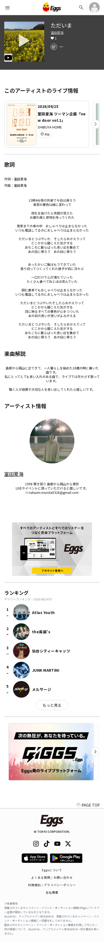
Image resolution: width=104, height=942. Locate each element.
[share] (54, 47)
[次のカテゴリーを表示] (95, 124)
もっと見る (52, 705)
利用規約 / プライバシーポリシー (52, 885)
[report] (61, 47)
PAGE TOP (91, 805)
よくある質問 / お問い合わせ (52, 877)
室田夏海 (57, 32)
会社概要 (52, 892)
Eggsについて (52, 870)
